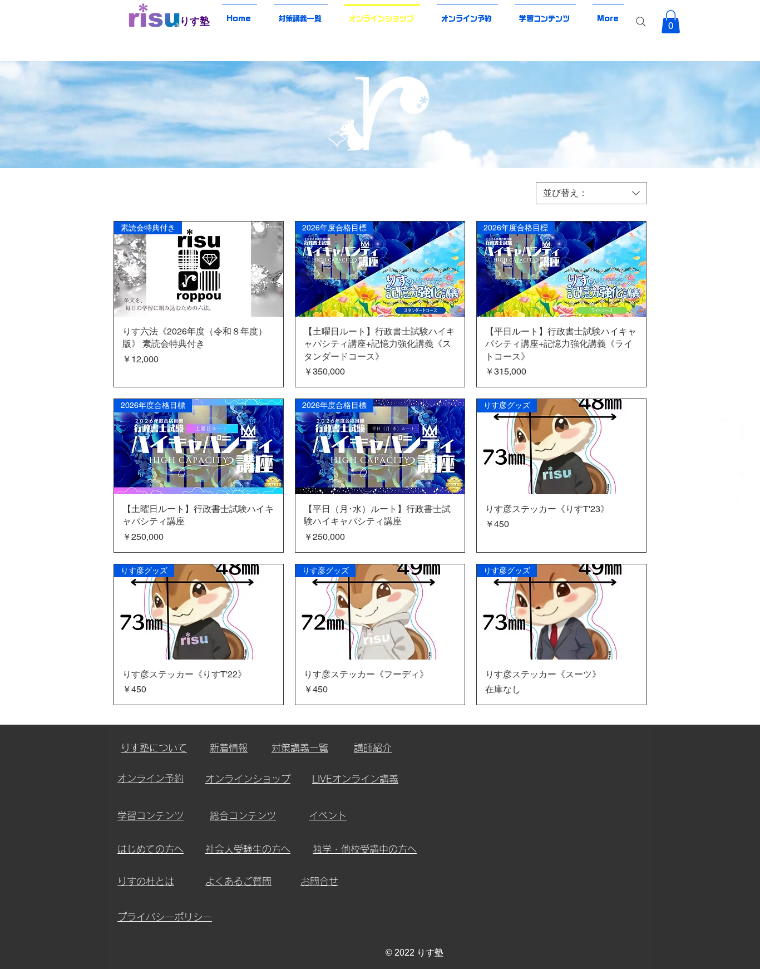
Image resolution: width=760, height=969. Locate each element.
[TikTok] (733, 530)
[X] (733, 432)
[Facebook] (733, 464)
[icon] (733, 399)
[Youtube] (733, 497)
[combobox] (591, 193)
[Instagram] (733, 563)
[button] (670, 21)
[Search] (641, 21)
